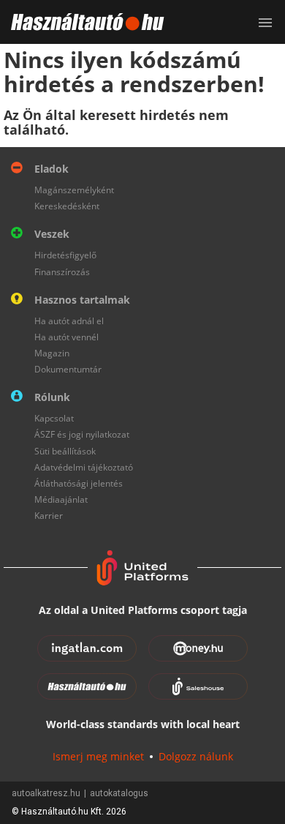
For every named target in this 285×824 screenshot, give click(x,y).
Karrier (48, 515)
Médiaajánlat (61, 499)
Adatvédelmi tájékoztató (83, 467)
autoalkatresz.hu (46, 793)
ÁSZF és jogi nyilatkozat (81, 434)
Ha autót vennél (66, 337)
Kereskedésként (66, 206)
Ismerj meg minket (98, 756)
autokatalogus (119, 793)
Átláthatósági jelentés (78, 483)
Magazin (51, 353)
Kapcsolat (54, 418)
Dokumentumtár (68, 369)
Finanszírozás (62, 272)
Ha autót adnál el (69, 321)
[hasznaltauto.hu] (82, 22)
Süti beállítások (65, 451)
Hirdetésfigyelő (65, 255)
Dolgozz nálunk (196, 756)
